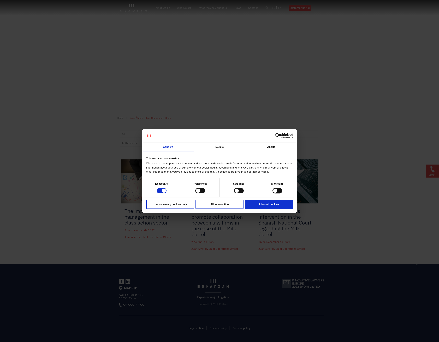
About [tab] (271, 147)
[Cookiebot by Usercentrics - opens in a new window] (278, 135)
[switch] (200, 190)
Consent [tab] (168, 147)
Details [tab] (219, 147)
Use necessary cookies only (170, 204)
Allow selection (219, 204)
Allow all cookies (269, 204)
